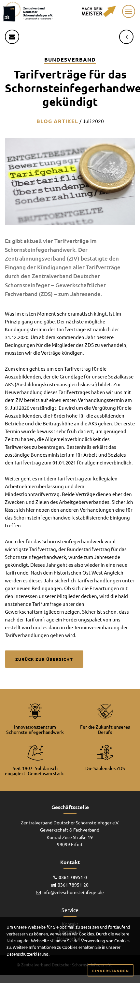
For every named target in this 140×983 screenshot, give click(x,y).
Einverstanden (110, 970)
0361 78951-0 (73, 877)
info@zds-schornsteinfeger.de (73, 892)
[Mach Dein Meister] (99, 10)
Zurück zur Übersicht (44, 659)
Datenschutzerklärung (28, 954)
